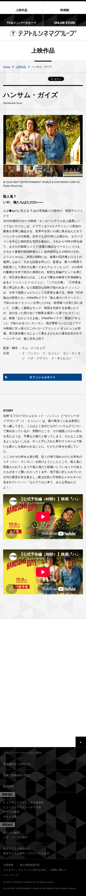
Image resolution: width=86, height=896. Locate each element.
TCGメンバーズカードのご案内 (22, 752)
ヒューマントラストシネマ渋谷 (22, 807)
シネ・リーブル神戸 (15, 837)
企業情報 (8, 864)
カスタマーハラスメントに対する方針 (24, 869)
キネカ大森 (10, 816)
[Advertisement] (43, 678)
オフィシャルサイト (42, 377)
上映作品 (21, 66)
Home (6, 66)
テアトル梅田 (11, 832)
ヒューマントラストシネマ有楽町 (23, 802)
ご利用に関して (58, 869)
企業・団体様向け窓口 (16, 775)
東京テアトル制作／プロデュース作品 (26, 853)
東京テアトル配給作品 (16, 848)
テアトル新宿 (11, 811)
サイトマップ (10, 875)
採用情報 (8, 786)
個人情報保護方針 (30, 864)
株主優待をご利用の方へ (18, 764)
